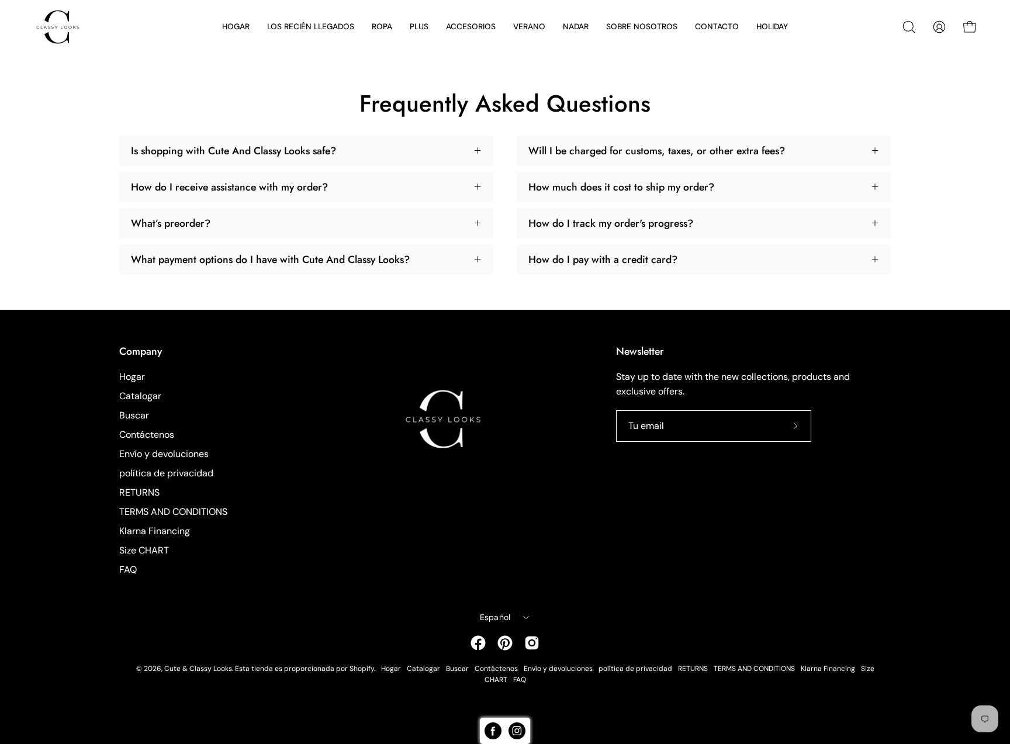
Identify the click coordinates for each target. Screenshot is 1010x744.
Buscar (134, 415)
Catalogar (140, 396)
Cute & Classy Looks (198, 668)
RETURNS (139, 492)
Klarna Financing (154, 531)
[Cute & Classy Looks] (67, 27)
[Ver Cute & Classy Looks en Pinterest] (505, 643)
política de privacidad (166, 473)
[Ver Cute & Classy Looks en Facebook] (478, 643)
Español (495, 617)
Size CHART (144, 550)
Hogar (132, 377)
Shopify (362, 668)
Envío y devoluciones (164, 454)
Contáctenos (146, 434)
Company (140, 351)
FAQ (128, 569)
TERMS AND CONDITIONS (173, 512)
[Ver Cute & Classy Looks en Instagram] (532, 643)
